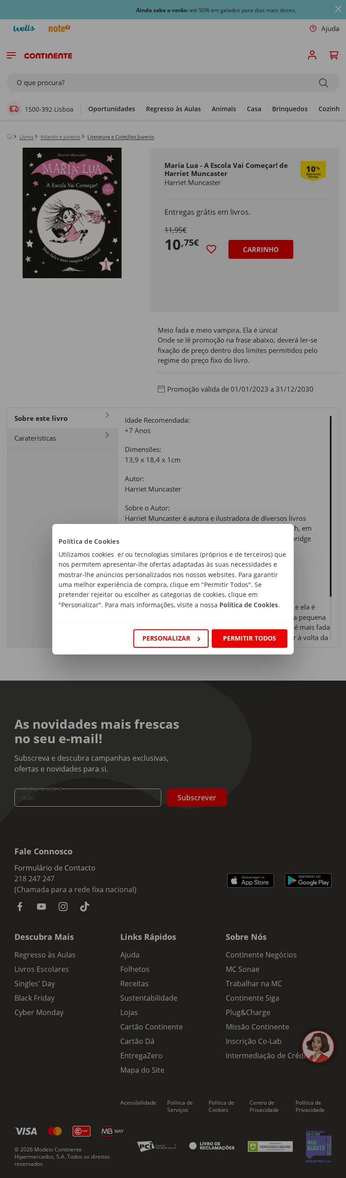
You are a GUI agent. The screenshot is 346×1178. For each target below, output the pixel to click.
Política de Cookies (248, 604)
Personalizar (166, 638)
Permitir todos (249, 638)
